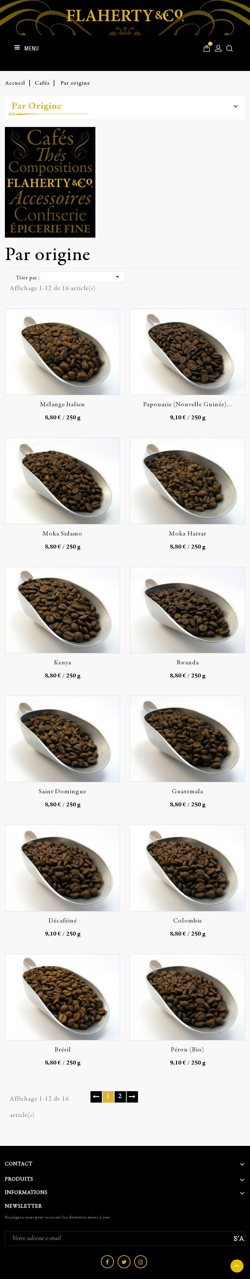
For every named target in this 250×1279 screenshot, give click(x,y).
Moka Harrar (187, 534)
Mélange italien (62, 404)
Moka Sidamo (62, 534)
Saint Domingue (62, 791)
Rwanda (187, 663)
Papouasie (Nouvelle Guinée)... (187, 404)
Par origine (36, 106)
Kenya (62, 663)
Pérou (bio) (187, 1050)
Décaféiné (63, 921)
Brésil (62, 1050)
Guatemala (187, 791)
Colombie (187, 921)
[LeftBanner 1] (125, 182)
